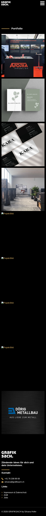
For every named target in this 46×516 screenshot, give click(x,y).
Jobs (6, 498)
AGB (6, 495)
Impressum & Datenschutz (15, 492)
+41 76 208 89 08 (12, 479)
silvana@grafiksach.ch (14, 482)
